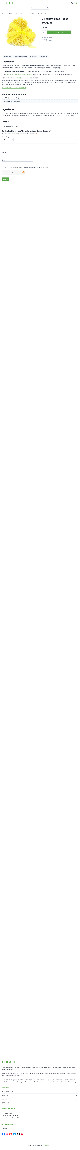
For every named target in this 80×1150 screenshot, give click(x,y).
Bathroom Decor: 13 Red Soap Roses (18, 596)
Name (4, 152)
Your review (6, 142)
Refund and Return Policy (12, 1118)
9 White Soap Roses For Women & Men (18, 1011)
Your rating (6, 137)
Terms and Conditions (11, 1115)
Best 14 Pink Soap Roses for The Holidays (19, 928)
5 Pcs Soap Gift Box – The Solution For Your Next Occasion (25, 430)
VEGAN (4, 1099)
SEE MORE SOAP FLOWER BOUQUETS (14, 88)
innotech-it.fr (49, 1145)
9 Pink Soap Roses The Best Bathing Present (20, 762)
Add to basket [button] (10, 270)
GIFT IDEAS (5, 1103)
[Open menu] (76, 3)
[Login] (69, 3)
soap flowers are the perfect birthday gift (19, 74)
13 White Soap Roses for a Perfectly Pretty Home (22, 264)
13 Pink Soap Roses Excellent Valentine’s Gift (20, 845)
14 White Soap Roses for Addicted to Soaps (20, 347)
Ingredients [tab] (33, 56)
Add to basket (58, 32)
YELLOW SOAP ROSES (24, 78)
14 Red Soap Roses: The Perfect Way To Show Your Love (24, 679)
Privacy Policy (9, 1113)
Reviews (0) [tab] (44, 56)
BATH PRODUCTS (7, 1091)
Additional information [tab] (20, 56)
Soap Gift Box (49, 40)
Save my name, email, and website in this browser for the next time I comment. (26, 167)
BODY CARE (5, 1095)
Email (4, 160)
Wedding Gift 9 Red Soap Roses (16, 513)
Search (47, 8)
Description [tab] (7, 56)
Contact (4, 1128)
